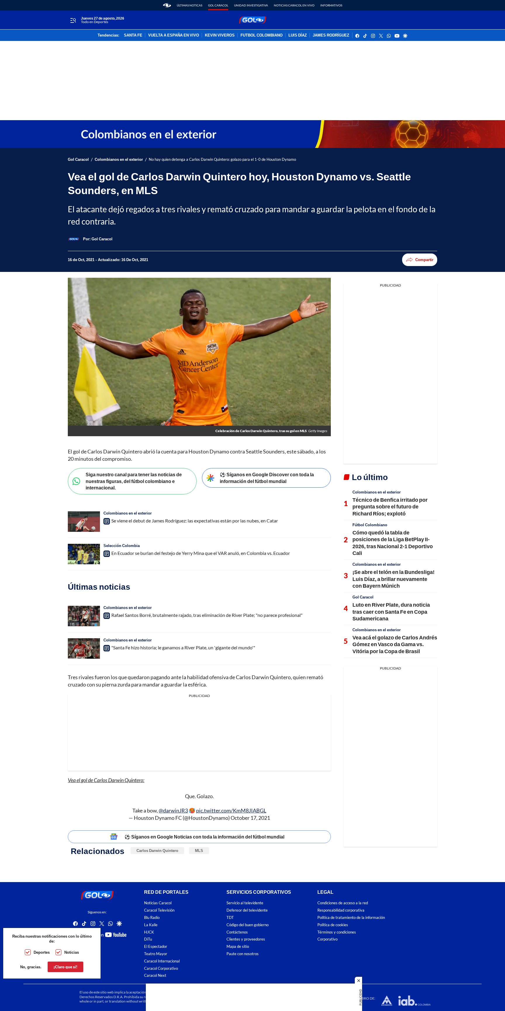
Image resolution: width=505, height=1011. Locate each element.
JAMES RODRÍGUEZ (331, 35)
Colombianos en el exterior (119, 159)
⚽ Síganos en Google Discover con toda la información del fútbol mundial (267, 478)
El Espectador (155, 946)
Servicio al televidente (244, 903)
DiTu (148, 939)
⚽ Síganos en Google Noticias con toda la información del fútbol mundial (204, 836)
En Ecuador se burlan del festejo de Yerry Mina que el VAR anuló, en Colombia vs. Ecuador (200, 553)
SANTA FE (133, 35)
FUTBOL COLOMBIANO (262, 35)
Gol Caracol (218, 5)
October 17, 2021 (250, 818)
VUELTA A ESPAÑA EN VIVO (173, 35)
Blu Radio (152, 917)
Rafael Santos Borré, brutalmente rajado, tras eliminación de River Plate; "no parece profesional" (206, 615)
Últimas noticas (189, 5)
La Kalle (151, 925)
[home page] (167, 5)
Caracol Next (155, 975)
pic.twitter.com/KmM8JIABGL (231, 810)
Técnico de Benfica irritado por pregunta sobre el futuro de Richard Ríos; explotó (390, 506)
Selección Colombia (121, 545)
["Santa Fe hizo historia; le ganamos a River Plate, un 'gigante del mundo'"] (84, 648)
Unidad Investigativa (251, 5)
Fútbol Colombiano (369, 524)
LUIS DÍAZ (297, 35)
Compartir (424, 259)
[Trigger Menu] (73, 20)
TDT (230, 917)
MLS (199, 850)
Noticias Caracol (158, 903)
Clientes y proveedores (245, 939)
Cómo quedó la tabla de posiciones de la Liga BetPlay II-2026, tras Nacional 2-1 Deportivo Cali (392, 542)
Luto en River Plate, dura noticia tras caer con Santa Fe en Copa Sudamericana (391, 611)
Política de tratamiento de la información (351, 917)
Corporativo (327, 939)
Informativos (331, 5)
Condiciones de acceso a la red (342, 903)
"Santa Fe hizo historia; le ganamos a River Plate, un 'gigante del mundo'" (183, 647)
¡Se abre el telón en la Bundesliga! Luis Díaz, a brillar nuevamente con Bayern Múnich (393, 579)
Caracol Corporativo (161, 968)
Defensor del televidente (247, 910)
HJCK (149, 932)
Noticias (71, 952)
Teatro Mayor (155, 954)
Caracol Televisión (159, 910)
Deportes (42, 952)
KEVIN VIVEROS (220, 35)
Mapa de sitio (237, 946)
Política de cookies (332, 925)
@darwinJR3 (173, 810)
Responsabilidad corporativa (340, 910)
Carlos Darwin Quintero (157, 850)
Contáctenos (237, 932)
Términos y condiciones (336, 932)
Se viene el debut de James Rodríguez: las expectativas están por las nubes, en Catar (194, 520)
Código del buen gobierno (247, 925)
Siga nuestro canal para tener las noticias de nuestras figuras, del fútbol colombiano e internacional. (134, 481)
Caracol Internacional (162, 961)
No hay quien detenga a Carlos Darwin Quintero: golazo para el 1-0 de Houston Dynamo (222, 159)
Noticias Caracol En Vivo (294, 5)
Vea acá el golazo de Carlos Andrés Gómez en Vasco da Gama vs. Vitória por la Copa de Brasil (394, 644)
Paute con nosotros (242, 954)
